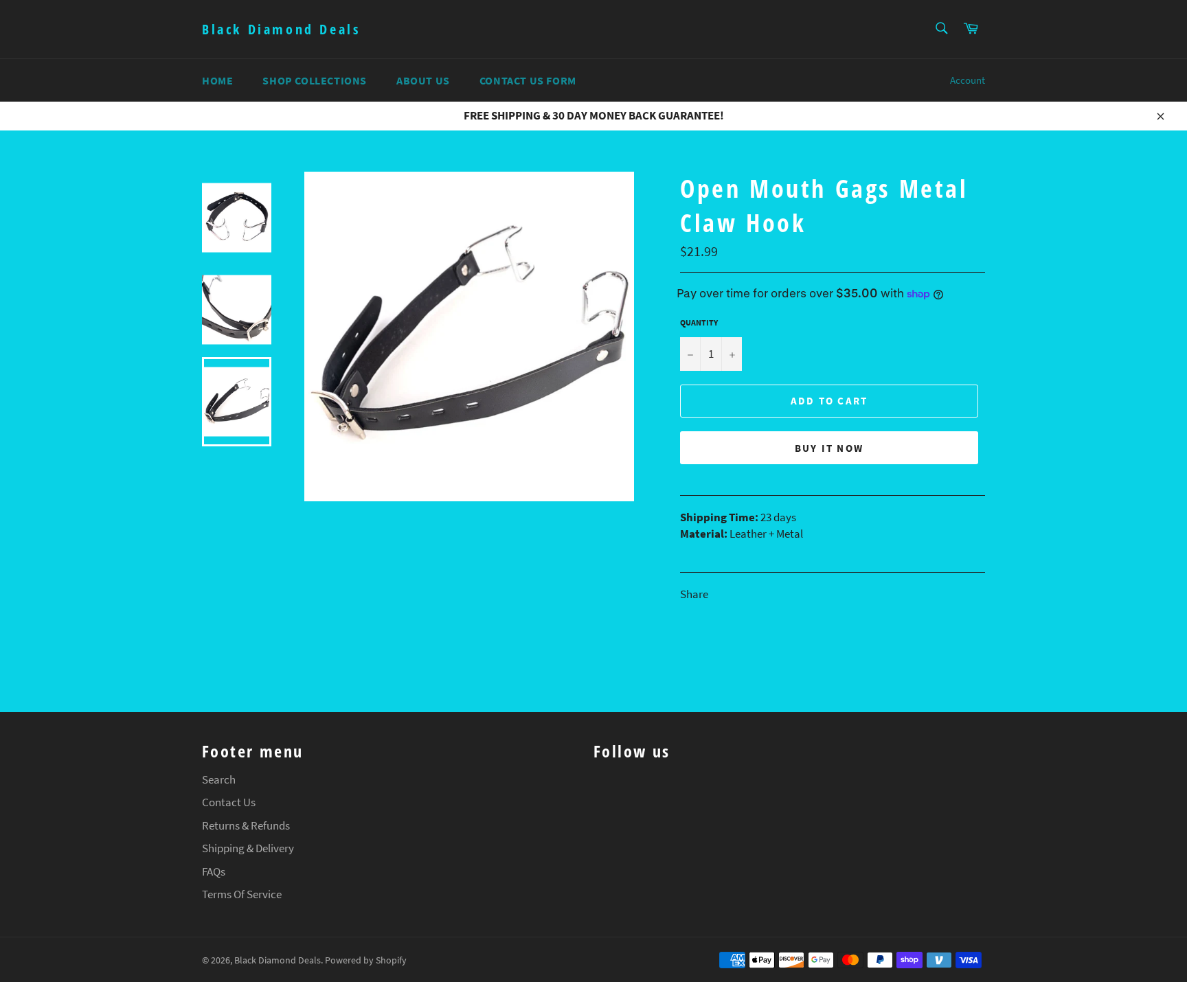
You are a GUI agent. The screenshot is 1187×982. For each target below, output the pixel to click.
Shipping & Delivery (248, 848)
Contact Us (229, 802)
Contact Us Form (527, 80)
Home (217, 80)
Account (967, 80)
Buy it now (829, 448)
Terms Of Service (242, 894)
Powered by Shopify (366, 960)
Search (219, 779)
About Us (423, 80)
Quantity (699, 322)
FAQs (213, 871)
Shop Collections (314, 80)
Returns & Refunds (246, 825)
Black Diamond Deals (281, 29)
